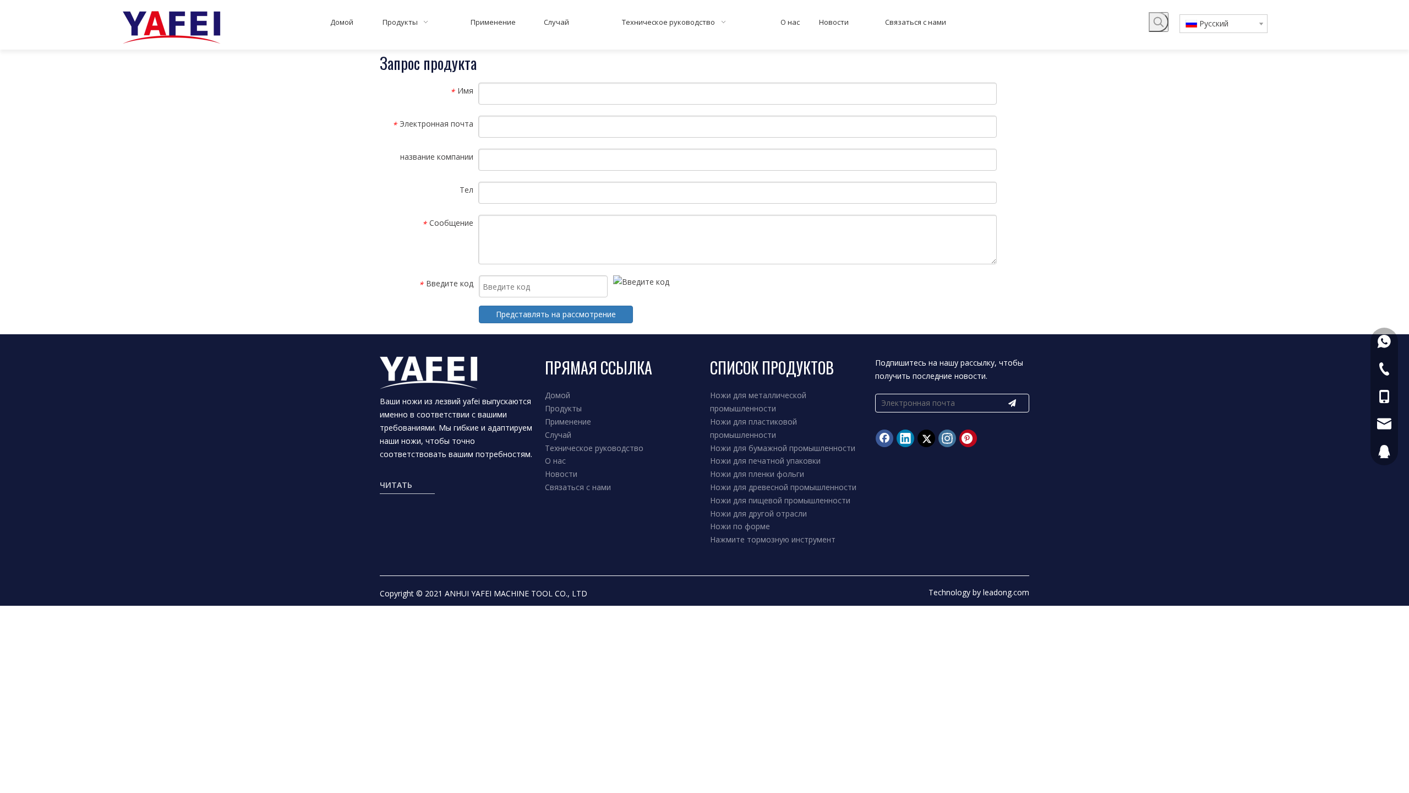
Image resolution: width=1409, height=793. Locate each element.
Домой (557, 395)
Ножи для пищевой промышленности (780, 500)
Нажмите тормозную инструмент (772, 539)
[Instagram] (947, 438)
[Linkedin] (905, 438)
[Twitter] (926, 438)
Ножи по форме (740, 526)
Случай (558, 435)
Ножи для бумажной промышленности (782, 448)
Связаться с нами (578, 487)
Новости (561, 474)
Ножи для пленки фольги (757, 474)
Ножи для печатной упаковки (765, 460)
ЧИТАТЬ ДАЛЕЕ (396, 486)
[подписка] (1012, 403)
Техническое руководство (594, 448)
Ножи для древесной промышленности (783, 487)
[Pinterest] (968, 438)
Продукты (563, 408)
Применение (568, 421)
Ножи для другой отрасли (758, 513)
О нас (555, 460)
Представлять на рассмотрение (556, 314)
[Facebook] (884, 438)
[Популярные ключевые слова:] (1158, 22)
